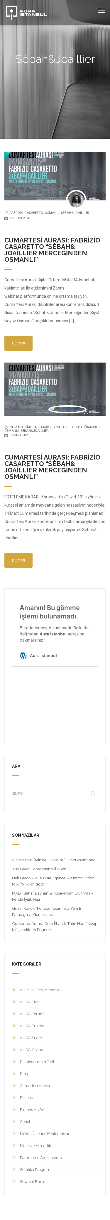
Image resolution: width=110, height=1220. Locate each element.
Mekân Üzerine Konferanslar (45, 1133)
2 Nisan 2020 (20, 218)
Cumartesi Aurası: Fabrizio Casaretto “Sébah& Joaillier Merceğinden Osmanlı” (52, 250)
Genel (25, 1122)
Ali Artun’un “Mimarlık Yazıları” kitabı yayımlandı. (54, 859)
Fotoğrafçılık (88, 427)
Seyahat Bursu (32, 1181)
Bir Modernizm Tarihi (38, 1062)
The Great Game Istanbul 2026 (39, 869)
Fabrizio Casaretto (26, 213)
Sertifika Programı (35, 1169)
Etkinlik (26, 1098)
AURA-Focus (31, 1050)
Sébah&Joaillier (75, 213)
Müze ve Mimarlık (35, 1145)
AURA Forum (32, 1014)
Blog (24, 1074)
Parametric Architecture (41, 1157)
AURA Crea (30, 1002)
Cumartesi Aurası (35, 1086)
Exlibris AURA (32, 1110)
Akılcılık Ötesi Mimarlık (40, 990)
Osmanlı (52, 213)
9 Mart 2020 (19, 435)
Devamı (18, 343)
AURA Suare (31, 1038)
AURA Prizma (32, 1026)
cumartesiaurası (24, 427)
